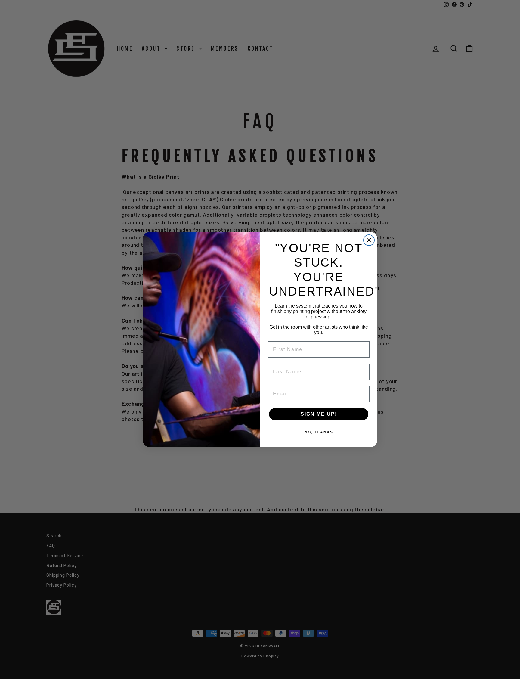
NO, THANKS (319, 432)
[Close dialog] (369, 240)
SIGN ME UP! (319, 414)
